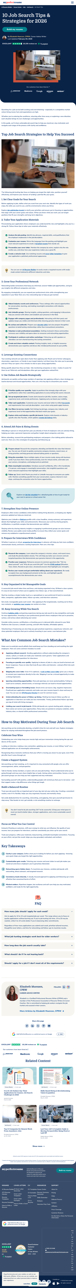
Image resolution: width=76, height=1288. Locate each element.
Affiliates (54, 1206)
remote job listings (46, 418)
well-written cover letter (50, 672)
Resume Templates (5, 1198)
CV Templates (32, 1189)
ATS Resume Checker (30, 693)
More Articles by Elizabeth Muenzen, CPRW (40, 1011)
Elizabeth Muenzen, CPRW (20, 36)
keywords (66, 403)
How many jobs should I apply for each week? (26, 911)
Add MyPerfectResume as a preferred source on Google (16, 1223)
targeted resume (41, 244)
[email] (49, 1026)
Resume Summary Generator (43, 1193)
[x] (38, 1026)
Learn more (27, 1283)
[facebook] (27, 1026)
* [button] (49, 87)
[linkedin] (32, 1026)
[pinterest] (43, 1026)
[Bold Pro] (68, 986)
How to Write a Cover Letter (21, 1204)
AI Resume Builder (6, 7)
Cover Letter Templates (18, 1195)
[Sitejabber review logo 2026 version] (21, 1250)
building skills (13, 613)
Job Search (30, 7)
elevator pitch (42, 325)
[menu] (72, 3)
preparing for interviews (32, 542)
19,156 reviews (4, 1251)
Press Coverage (56, 1209)
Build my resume (15, 29)
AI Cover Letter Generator (19, 1190)
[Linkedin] (64, 986)
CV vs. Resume (30, 1201)
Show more (37, 1146)
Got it (34, 1283)
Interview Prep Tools (43, 1204)
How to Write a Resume (7, 1206)
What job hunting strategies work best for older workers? (31, 936)
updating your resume (22, 604)
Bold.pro (23, 519)
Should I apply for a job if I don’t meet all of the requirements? (34, 963)
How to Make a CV (32, 1196)
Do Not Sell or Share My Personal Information (62, 1217)
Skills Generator (42, 1197)
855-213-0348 (51, 1248)
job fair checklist (31, 495)
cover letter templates (53, 254)
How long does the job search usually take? (25, 945)
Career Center (18, 7)
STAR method (55, 564)
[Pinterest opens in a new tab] (49, 1282)
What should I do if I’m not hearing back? (24, 954)
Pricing (53, 1193)
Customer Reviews (57, 1213)
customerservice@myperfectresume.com (56, 1252)
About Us (54, 1189)
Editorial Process (56, 1199)
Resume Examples (8, 1202)
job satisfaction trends (15, 210)
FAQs (53, 1196)
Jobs (24, 7)
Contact (53, 1203)
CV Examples (32, 1193)
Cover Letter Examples (18, 1199)
